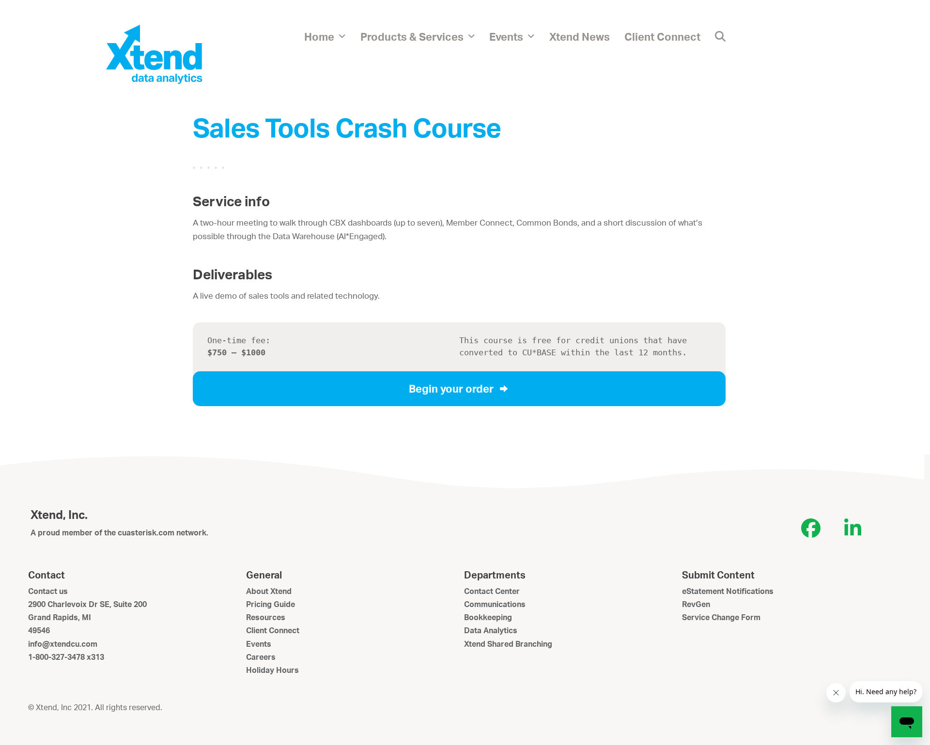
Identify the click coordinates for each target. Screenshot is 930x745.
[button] (720, 36)
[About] (154, 54)
